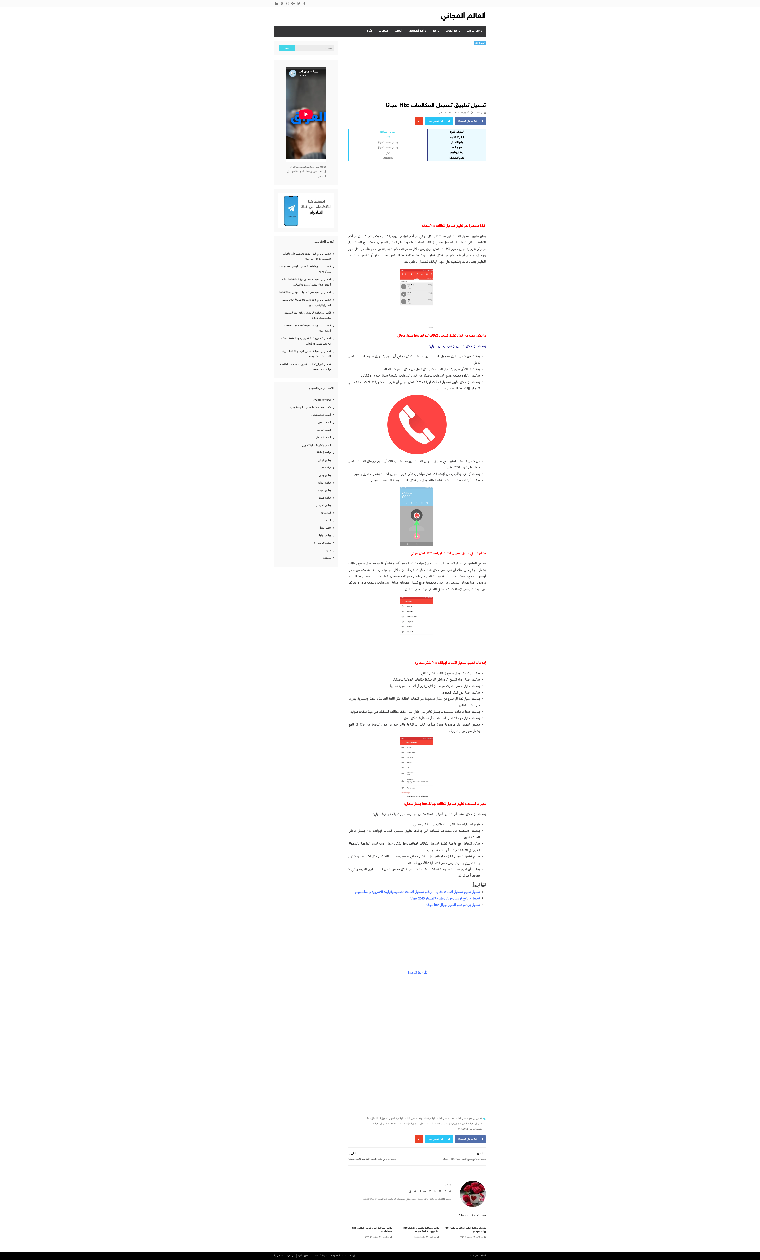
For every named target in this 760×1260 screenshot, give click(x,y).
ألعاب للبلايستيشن (321, 415)
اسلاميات (326, 513)
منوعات (383, 31)
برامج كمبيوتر (323, 505)
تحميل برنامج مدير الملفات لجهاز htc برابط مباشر (465, 1229)
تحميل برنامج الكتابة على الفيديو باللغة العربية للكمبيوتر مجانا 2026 (306, 354)
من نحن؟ (290, 1255)
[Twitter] (414, 1191)
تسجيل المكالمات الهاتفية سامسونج (434, 1118)
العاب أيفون (324, 422)
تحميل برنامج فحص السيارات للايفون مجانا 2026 (305, 292)
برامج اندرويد (475, 31)
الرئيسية (353, 1255)
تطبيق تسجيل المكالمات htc (470, 1129)
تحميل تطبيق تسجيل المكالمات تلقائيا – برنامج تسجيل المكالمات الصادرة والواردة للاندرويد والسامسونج (417, 892)
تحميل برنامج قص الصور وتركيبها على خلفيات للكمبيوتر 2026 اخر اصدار (307, 256)
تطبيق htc (480, 43)
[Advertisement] (417, 74)
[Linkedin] (434, 1191)
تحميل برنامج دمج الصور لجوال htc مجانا (453, 905)
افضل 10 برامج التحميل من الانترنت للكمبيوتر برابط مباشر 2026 (307, 315)
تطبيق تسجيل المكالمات (383, 1124)
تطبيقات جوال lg (322, 543)
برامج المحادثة (324, 452)
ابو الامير (479, 112)
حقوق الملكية (303, 1255)
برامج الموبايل (417, 31)
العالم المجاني (463, 16)
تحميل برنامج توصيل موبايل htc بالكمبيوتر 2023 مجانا (445, 898)
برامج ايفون (453, 31)
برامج (436, 31)
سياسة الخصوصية (338, 1255)
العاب (398, 31)
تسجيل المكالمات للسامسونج (406, 1124)
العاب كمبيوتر (323, 437)
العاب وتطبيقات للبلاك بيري (316, 445)
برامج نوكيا (325, 535)
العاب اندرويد (324, 430)
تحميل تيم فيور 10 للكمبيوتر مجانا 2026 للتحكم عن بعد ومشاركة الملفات (306, 341)
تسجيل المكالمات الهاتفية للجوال (403, 1118)
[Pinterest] (429, 1191)
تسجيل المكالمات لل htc (377, 1118)
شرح (369, 31)
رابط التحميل (415, 973)
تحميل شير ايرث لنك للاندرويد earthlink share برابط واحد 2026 (305, 366)
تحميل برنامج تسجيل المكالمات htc (466, 1118)
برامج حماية (324, 483)
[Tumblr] (419, 1191)
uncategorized (322, 400)
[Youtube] (410, 1191)
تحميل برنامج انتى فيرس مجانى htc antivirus (372, 1229)
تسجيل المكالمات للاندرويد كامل (434, 1124)
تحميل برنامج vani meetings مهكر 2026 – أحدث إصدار (307, 328)
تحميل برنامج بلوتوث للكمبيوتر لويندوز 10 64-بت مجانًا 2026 (305, 269)
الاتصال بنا (278, 1255)
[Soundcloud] (424, 1191)
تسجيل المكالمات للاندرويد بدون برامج (465, 1124)
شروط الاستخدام (320, 1255)
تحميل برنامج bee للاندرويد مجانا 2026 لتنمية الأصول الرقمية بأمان (306, 302)
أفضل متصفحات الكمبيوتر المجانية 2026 (310, 407)
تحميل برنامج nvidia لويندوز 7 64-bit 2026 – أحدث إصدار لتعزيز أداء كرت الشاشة (306, 282)
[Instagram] (439, 1191)
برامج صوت (324, 490)
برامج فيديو (325, 498)
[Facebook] (444, 1191)
